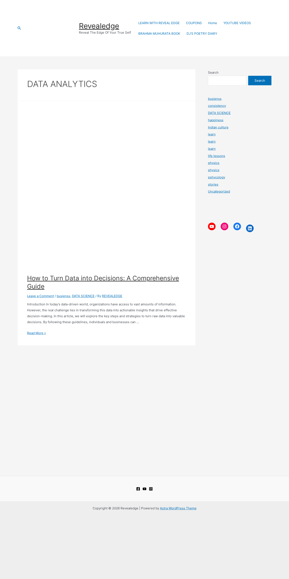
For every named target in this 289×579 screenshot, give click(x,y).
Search (213, 72)
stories (213, 184)
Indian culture (218, 127)
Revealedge (99, 25)
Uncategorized (219, 191)
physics (213, 163)
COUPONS (194, 23)
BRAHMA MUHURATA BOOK (159, 34)
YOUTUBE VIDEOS (237, 23)
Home (212, 23)
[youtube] (144, 489)
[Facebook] (138, 489)
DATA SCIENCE (83, 296)
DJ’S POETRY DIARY (202, 34)
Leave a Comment (40, 296)
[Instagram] (151, 489)
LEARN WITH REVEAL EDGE (159, 23)
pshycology (216, 177)
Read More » (36, 333)
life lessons (216, 156)
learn (212, 134)
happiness (215, 120)
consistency (217, 106)
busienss (63, 296)
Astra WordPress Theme (178, 508)
